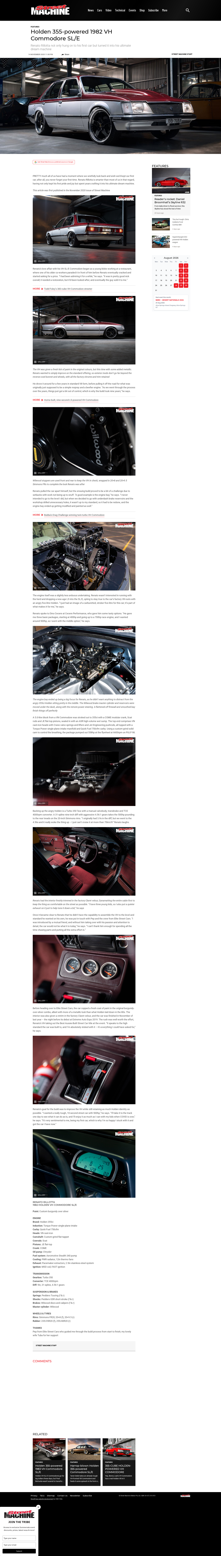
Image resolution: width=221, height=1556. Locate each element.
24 (156, 285)
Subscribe (153, 10)
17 (156, 280)
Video (108, 10)
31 (156, 290)
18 (161, 280)
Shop (142, 10)
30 (186, 285)
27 (171, 285)
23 (186, 280)
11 (161, 275)
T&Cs (42, 1496)
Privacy (34, 1496)
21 (176, 280)
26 (166, 285)
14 (176, 275)
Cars (99, 10)
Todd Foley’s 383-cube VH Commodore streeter (68, 288)
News (91, 10)
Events (132, 10)
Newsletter (75, 1496)
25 (161, 285)
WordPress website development (42, 1499)
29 (181, 285)
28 (176, 285)
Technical (120, 10)
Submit (19, 1551)
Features (35, 27)
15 (181, 275)
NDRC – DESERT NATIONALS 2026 (170, 300)
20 (171, 280)
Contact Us (62, 1496)
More (164, 10)
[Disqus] (84, 1396)
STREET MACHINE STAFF (46, 1345)
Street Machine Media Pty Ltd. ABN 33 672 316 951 (138, 1496)
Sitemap (51, 1496)
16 (186, 275)
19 (166, 280)
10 (156, 275)
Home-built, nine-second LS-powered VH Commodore (71, 400)
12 (166, 275)
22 (181, 280)
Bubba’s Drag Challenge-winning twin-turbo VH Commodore (74, 515)
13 (171, 275)
